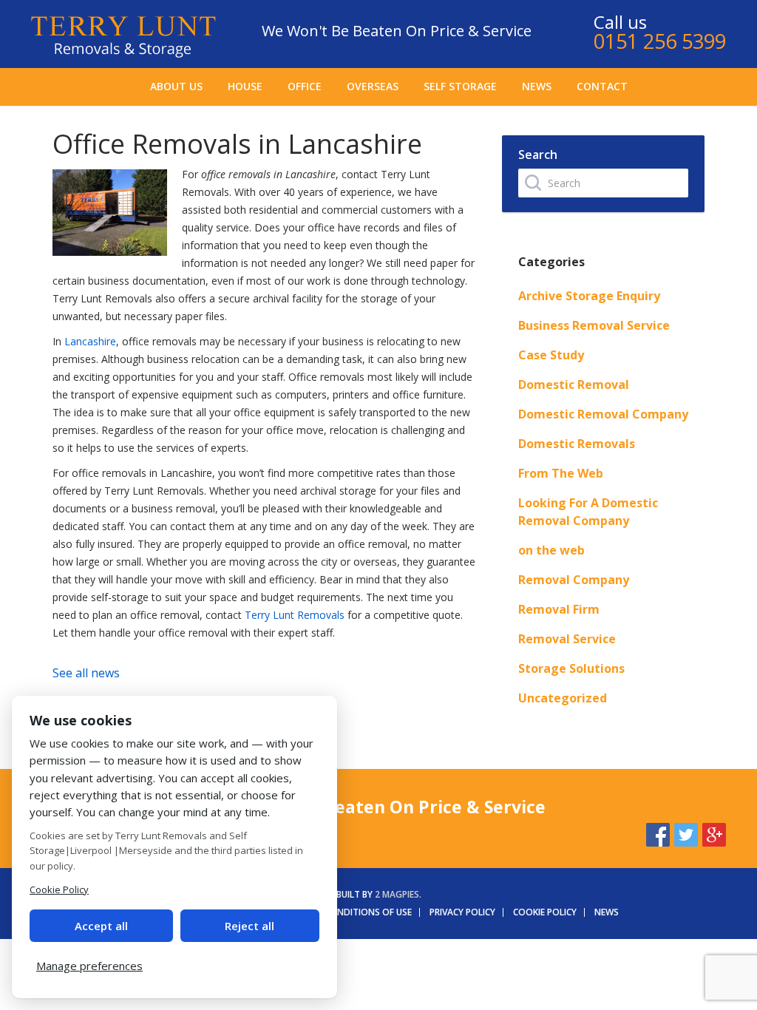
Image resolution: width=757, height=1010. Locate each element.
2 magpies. (398, 894)
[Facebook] (658, 832)
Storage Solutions (571, 668)
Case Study (551, 355)
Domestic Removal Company (603, 414)
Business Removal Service (594, 325)
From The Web (560, 473)
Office (305, 86)
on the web (551, 550)
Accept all (101, 925)
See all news (86, 673)
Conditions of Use (368, 912)
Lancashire (90, 341)
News (536, 86)
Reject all (249, 925)
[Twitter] (686, 832)
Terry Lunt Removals (294, 615)
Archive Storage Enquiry (589, 296)
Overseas (372, 86)
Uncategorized (562, 698)
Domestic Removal (573, 384)
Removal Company (573, 580)
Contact (602, 86)
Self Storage (460, 86)
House (245, 86)
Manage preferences (89, 965)
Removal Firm (559, 609)
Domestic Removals (576, 443)
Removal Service (567, 639)
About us (176, 86)
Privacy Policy (462, 912)
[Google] (714, 832)
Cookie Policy (545, 912)
